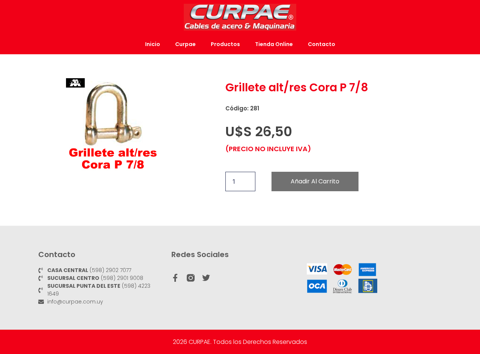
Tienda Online (274, 44)
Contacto (321, 44)
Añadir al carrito (315, 181)
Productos (225, 44)
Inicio (152, 44)
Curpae (185, 44)
